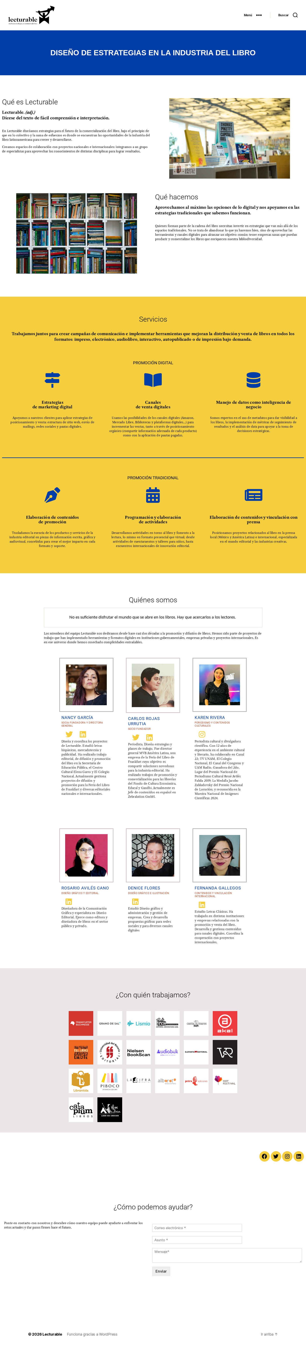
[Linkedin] (299, 1156)
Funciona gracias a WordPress (92, 1334)
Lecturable (52, 1334)
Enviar (161, 1271)
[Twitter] (276, 1156)
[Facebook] (264, 1156)
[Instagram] (287, 1156)
